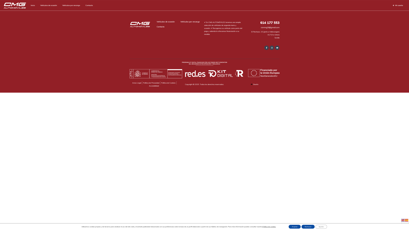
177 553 (269, 23)
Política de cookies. (269, 227)
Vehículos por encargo (71, 5)
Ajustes (321, 227)
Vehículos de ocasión (48, 5)
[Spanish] (406, 220)
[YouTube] (277, 48)
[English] (403, 220)
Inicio (33, 5)
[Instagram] (272, 48)
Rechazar (308, 227)
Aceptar (294, 227)
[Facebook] (266, 48)
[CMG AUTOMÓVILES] (14, 5)
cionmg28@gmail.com (269, 27)
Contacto (89, 5)
